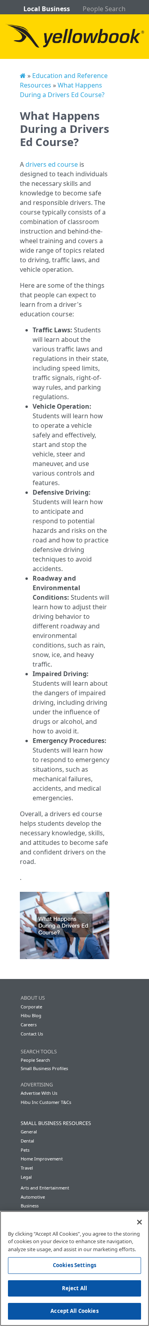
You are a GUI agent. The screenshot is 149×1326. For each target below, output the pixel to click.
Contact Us (32, 1034)
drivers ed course (51, 164)
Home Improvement (42, 1159)
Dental (27, 1141)
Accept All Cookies (74, 1310)
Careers (29, 1025)
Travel (27, 1168)
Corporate (31, 1007)
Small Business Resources (56, 1123)
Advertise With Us (39, 1093)
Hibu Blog (31, 1015)
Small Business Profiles (44, 1068)
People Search (104, 8)
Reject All (74, 1288)
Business (30, 1206)
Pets (25, 1150)
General (29, 1132)
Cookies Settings (74, 1265)
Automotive (33, 1197)
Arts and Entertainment (45, 1188)
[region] (74, 1268)
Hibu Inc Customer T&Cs (46, 1102)
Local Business (46, 8)
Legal (26, 1177)
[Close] (139, 1222)
